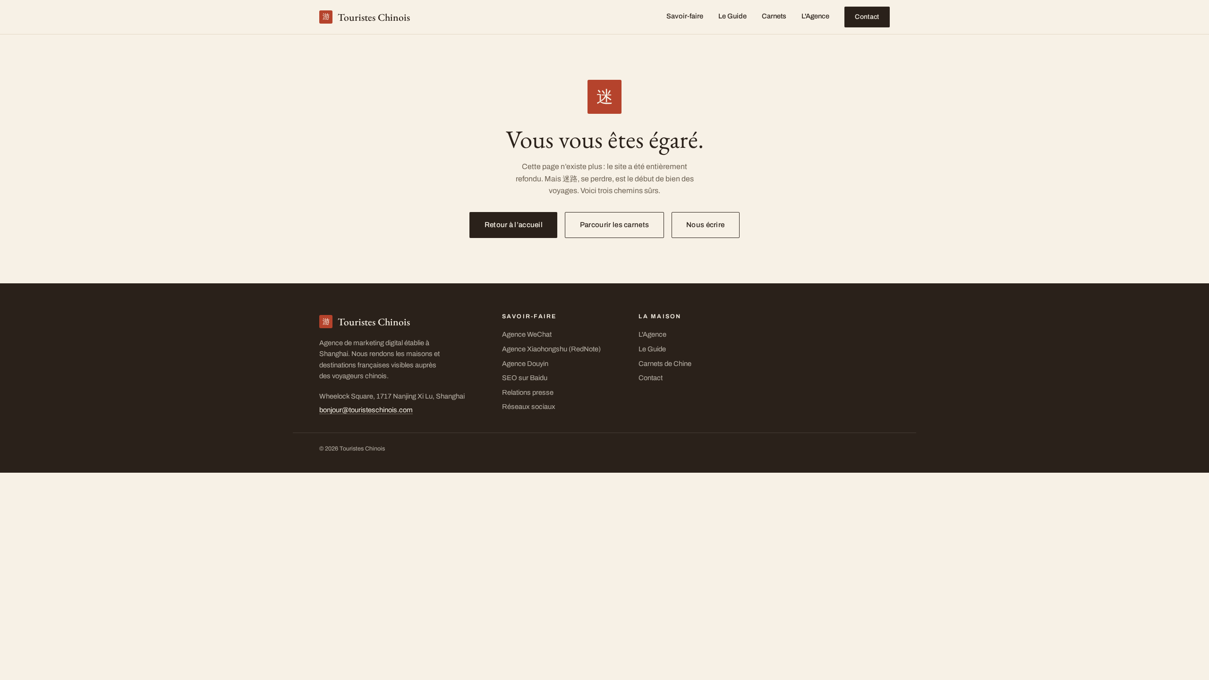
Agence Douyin (525, 363)
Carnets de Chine (665, 363)
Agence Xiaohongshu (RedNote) (551, 349)
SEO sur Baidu (524, 378)
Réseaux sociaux (528, 406)
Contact (867, 16)
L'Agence (815, 16)
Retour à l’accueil (514, 225)
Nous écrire (705, 225)
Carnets (774, 16)
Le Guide (732, 16)
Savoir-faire (684, 16)
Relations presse (527, 392)
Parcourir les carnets (614, 225)
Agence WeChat (527, 334)
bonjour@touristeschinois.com (366, 410)
